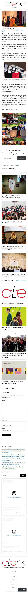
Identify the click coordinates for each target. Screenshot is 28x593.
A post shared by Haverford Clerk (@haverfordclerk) (15, 512)
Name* (3, 417)
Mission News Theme (9, 591)
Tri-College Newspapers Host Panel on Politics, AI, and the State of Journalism (13, 275)
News (17, 30)
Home (14, 576)
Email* (3, 423)
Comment (4, 400)
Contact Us (14, 581)
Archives (14, 587)
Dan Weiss (4, 168)
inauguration (11, 168)
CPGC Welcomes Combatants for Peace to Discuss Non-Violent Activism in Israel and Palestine (13, 248)
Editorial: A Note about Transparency (13, 303)
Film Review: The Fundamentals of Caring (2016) (12, 328)
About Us (14, 579)
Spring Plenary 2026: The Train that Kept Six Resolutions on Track (12, 196)
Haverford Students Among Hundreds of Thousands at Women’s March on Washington (14, 355)
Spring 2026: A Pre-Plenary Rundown (13, 222)
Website (3, 428)
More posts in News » (22, 172)
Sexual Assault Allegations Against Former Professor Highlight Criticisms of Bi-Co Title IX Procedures (13, 450)
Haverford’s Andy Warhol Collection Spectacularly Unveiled (12, 382)
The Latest (16, 165)
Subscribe (22, 158)
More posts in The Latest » (21, 280)
